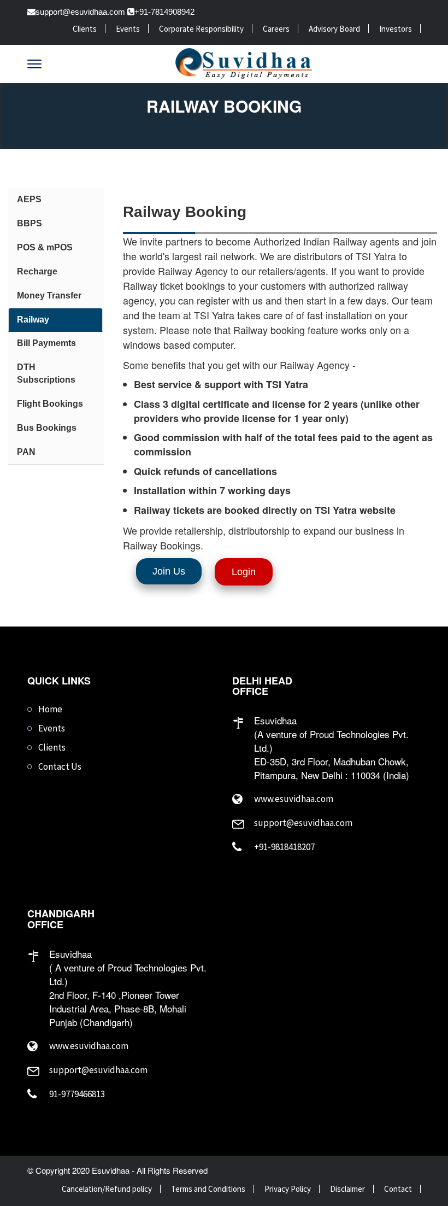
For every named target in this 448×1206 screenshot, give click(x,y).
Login (244, 571)
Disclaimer (347, 1189)
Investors (395, 29)
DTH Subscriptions (46, 373)
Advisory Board (334, 29)
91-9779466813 (77, 1094)
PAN (26, 451)
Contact (398, 1189)
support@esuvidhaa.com (80, 11)
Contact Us (59, 766)
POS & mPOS (45, 247)
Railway (33, 319)
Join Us (168, 571)
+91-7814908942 (164, 11)
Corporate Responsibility (201, 29)
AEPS (29, 199)
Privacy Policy (287, 1189)
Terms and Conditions (208, 1189)
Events (128, 29)
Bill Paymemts (46, 343)
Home (50, 709)
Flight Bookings (50, 403)
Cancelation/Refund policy (107, 1189)
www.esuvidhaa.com (293, 799)
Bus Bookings (46, 427)
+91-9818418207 (284, 847)
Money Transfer (49, 295)
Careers (276, 29)
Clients (85, 29)
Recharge (37, 271)
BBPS (29, 223)
